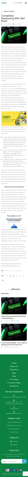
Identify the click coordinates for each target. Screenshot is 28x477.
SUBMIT (15, 257)
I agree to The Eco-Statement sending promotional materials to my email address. (13, 250)
